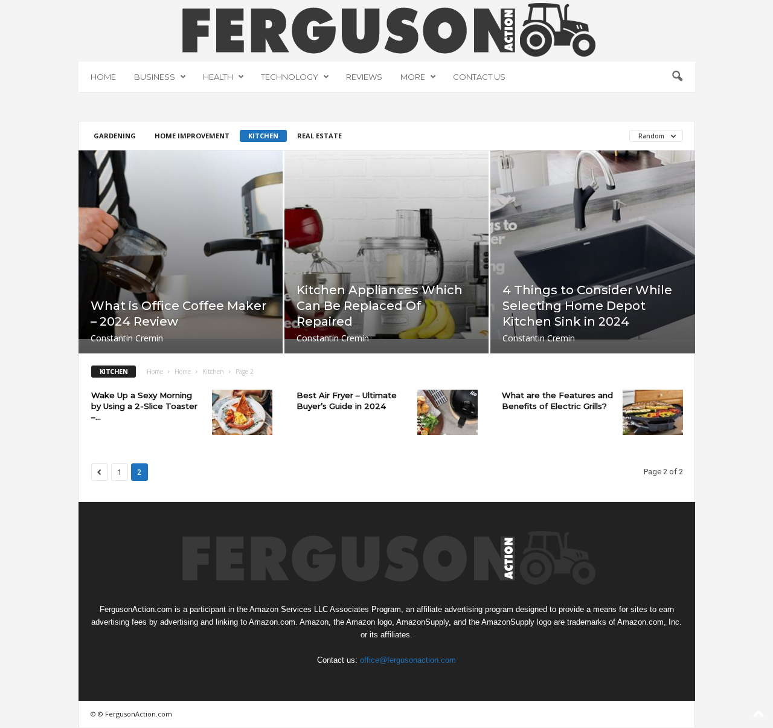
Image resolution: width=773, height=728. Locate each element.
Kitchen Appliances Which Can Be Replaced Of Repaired (380, 306)
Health (218, 77)
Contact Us (479, 77)
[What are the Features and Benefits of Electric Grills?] (653, 412)
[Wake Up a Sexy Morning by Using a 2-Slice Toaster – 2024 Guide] (242, 412)
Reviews (364, 77)
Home (103, 77)
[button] (677, 76)
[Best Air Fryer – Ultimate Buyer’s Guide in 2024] (447, 412)
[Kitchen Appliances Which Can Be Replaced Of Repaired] (386, 244)
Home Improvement (192, 135)
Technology (289, 77)
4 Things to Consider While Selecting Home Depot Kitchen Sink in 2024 (587, 306)
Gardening (115, 135)
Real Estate (319, 135)
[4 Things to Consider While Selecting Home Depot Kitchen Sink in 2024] (592, 245)
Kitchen (263, 135)
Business (154, 77)
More (412, 77)
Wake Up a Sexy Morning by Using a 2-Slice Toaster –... (144, 406)
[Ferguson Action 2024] (387, 29)
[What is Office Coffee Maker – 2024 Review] (181, 244)
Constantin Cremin (127, 338)
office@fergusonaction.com (408, 660)
